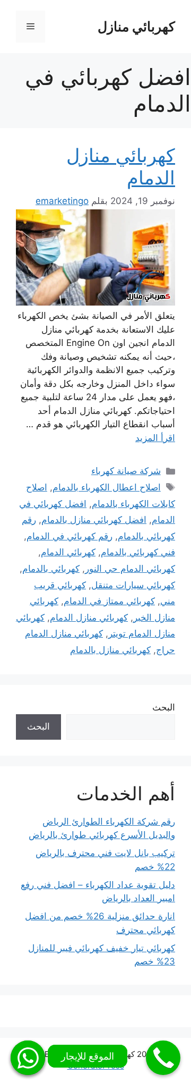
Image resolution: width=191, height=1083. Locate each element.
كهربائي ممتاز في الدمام (109, 601)
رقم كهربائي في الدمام (69, 536)
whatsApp (28, 1057)
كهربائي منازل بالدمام (110, 650)
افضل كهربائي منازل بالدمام (93, 519)
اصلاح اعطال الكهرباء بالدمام (107, 487)
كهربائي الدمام (68, 552)
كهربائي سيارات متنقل (133, 585)
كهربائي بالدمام (51, 568)
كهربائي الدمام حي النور (130, 568)
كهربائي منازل (136, 27)
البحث (163, 707)
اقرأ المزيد (155, 438)
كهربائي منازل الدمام (89, 617)
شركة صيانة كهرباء (126, 471)
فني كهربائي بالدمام (138, 552)
